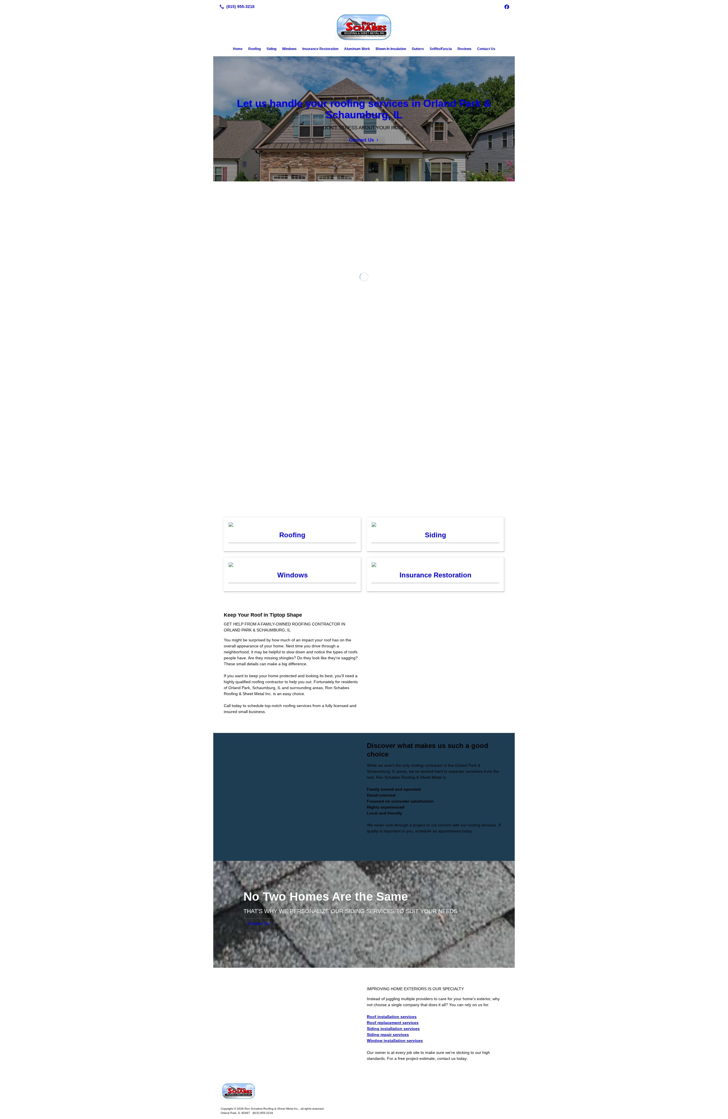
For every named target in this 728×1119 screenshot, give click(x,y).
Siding (271, 49)
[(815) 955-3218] (236, 6)
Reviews (464, 49)
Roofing (254, 49)
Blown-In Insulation (391, 49)
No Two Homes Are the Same (325, 1014)
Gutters (418, 49)
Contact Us (486, 49)
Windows (289, 49)
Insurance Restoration (320, 49)
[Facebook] (507, 6)
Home (238, 49)
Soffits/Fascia (441, 49)
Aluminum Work (357, 49)
